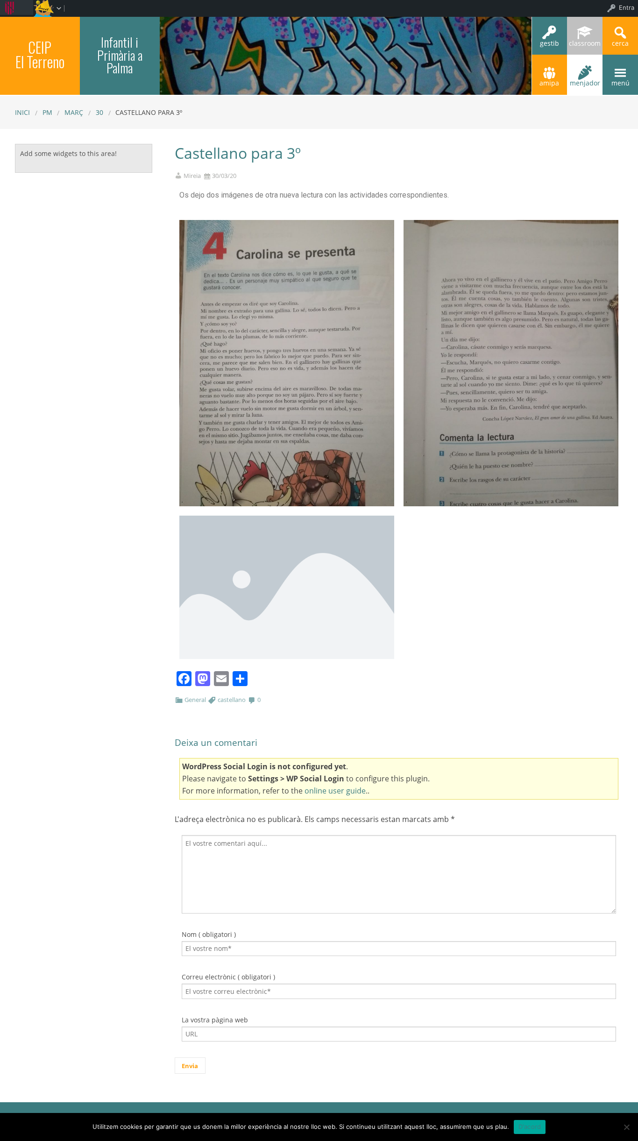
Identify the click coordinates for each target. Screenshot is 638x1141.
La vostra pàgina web (215, 1019)
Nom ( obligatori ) (209, 934)
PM (47, 112)
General (195, 699)
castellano (232, 699)
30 (99, 112)
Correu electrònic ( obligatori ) (228, 976)
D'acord (529, 1126)
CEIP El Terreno (39, 54)
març (73, 112)
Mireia (192, 176)
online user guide (335, 791)
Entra (626, 7)
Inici (22, 112)
